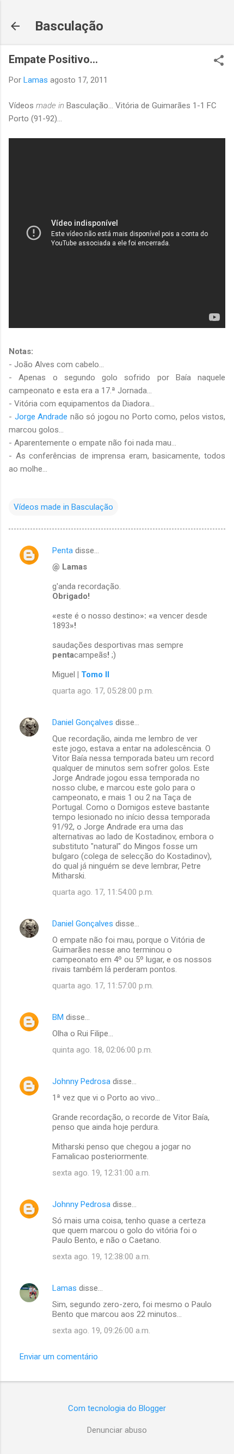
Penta (62, 550)
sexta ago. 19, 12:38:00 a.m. (101, 1256)
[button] (218, 61)
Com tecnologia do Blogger (117, 1408)
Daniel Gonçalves (82, 722)
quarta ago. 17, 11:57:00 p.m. (102, 986)
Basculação (69, 26)
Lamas (64, 1288)
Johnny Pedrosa (81, 1081)
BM (58, 1017)
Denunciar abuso (117, 1430)
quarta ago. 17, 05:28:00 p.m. (102, 691)
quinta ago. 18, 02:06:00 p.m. (102, 1050)
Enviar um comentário (59, 1357)
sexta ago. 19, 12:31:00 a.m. (101, 1173)
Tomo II (95, 674)
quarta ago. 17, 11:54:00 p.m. (102, 892)
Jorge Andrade (41, 417)
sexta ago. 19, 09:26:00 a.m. (101, 1330)
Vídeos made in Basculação (63, 507)
